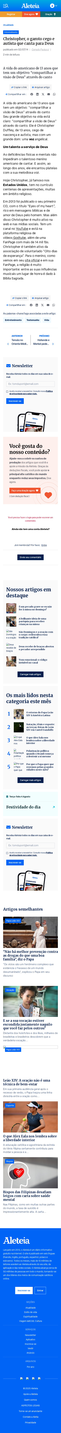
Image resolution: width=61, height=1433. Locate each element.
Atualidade (8, 24)
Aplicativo (30, 1339)
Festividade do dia (23, 807)
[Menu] (10, 6)
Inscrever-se (15, 400)
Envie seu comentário (30, 557)
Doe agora (29, 14)
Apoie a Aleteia (30, 1394)
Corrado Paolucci (40, 49)
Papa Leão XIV (13, 920)
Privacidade (30, 1422)
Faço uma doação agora (23, 490)
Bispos (9, 1161)
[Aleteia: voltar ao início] (30, 5)
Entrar (40, 1290)
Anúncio (30, 1352)
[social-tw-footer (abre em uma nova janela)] (33, 1378)
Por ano (30, 1366)
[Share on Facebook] (31, 94)
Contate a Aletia (30, 1416)
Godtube (19, 238)
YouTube (22, 229)
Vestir (30, 1348)
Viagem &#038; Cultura (30, 1321)
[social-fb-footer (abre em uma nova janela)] (27, 1378)
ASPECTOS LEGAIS (30, 1405)
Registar (11, 14)
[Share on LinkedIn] (37, 94)
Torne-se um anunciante (30, 1411)
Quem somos (30, 1399)
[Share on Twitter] (43, 94)
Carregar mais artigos (30, 674)
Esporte (10, 1105)
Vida (46, 320)
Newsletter (30, 1335)
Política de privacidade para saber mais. (31, 392)
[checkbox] (7, 392)
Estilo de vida (30, 1312)
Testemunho (33, 320)
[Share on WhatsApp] (54, 94)
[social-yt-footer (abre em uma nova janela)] (21, 1378)
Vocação (10, 990)
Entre (44, 545)
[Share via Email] (48, 94)
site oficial (32, 260)
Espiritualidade (30, 1316)
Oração (48, 14)
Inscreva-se (30, 1344)
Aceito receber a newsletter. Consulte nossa (31, 392)
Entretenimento (13, 320)
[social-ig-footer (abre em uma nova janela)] (39, 1378)
